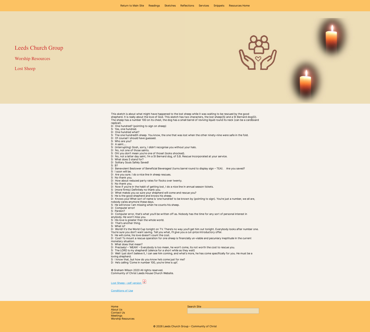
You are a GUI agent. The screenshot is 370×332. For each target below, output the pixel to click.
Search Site (194, 306)
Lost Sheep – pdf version (126, 282)
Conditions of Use (122, 290)
